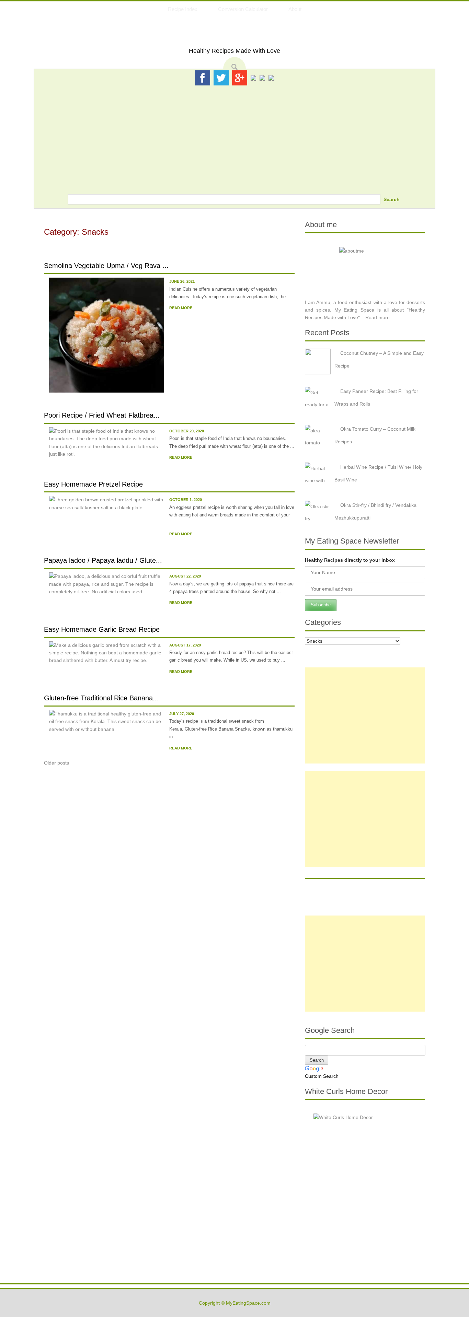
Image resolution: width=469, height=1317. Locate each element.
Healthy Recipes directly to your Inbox (350, 560)
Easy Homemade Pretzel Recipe (93, 484)
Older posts (56, 763)
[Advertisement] (234, 138)
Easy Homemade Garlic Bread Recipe (102, 629)
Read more (377, 317)
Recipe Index (182, 9)
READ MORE (180, 308)
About (294, 9)
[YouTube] (262, 77)
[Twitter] (221, 77)
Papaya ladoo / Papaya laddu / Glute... (103, 560)
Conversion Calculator (243, 9)
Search (392, 199)
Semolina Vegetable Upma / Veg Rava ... (106, 265)
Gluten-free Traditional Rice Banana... (101, 698)
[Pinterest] (253, 77)
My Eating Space (234, 33)
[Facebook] (202, 77)
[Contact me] (271, 77)
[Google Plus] (239, 77)
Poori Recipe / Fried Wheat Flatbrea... (102, 415)
